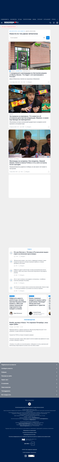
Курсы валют (47, 19)
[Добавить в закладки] (49, 82)
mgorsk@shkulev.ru (36, 417)
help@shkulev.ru (32, 419)
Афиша (34, 19)
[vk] (29, 404)
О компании (4, 383)
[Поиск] (50, 23)
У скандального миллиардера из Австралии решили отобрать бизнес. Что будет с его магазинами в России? (28, 74)
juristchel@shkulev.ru (44, 418)
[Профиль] (57, 23)
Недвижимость (5, 19)
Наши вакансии (6, 387)
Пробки (54, 19)
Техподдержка (5, 391)
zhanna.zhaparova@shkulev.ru (25, 423)
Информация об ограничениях (29, 430)
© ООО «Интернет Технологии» (29, 452)
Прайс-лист (4, 379)
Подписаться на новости (8, 364)
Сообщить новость (7, 368)
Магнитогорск (13, 31)
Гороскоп (39, 19)
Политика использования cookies (29, 432)
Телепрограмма (27, 19)
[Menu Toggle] (1, 23)
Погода (20, 19)
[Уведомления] (54, 23)
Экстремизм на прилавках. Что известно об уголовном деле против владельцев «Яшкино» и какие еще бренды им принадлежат (28, 118)
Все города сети (6, 394)
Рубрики (3, 372)
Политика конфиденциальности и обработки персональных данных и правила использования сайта (29, 436)
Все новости (21, 31)
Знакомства (13, 19)
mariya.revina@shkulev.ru (25, 425)
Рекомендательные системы (29, 434)
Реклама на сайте (6, 376)
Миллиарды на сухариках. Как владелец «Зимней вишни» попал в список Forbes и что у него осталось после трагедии (28, 162)
